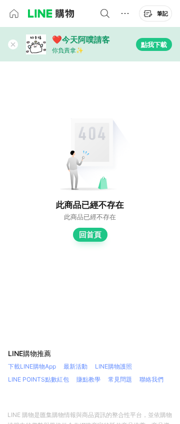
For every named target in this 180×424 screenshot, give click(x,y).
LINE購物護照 (113, 366)
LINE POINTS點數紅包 (38, 379)
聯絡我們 (152, 379)
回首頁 (90, 234)
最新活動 (76, 366)
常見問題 (120, 379)
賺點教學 (88, 379)
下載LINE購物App (32, 366)
